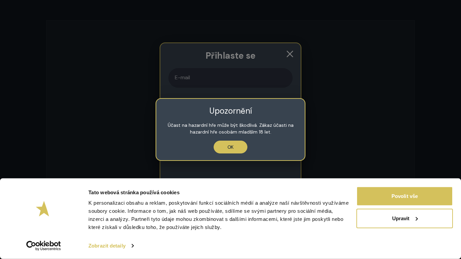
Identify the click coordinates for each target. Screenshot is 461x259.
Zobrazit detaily (107, 246)
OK (230, 147)
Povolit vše (404, 196)
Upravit (401, 218)
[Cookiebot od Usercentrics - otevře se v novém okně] (43, 246)
